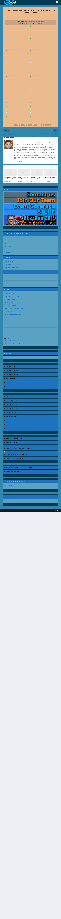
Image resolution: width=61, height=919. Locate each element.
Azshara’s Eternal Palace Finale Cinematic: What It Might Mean (36, 178)
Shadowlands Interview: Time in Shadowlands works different (23, 178)
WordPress (22, 510)
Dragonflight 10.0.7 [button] (12, 420)
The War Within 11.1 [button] (12, 378)
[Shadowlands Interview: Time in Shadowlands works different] (24, 172)
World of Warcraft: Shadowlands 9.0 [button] (18, 454)
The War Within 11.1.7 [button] (12, 374)
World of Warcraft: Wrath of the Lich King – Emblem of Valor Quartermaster (10, 178)
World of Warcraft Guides (41, 15)
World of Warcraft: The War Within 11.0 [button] (18, 387)
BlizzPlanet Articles (30, 15)
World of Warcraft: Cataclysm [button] (16, 481)
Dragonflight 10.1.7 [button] (12, 408)
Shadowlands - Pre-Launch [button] (14, 458)
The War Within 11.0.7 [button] (12, 382)
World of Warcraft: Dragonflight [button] (17, 429)
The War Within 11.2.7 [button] (12, 366)
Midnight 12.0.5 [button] (10, 272)
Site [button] (7, 189)
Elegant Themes (11, 510)
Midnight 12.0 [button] (10, 289)
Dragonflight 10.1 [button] (12, 416)
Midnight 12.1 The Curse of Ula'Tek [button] (17, 233)
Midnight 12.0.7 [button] (10, 257)
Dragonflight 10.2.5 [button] (12, 400)
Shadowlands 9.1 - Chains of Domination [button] (18, 448)
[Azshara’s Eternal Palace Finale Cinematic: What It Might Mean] (37, 172)
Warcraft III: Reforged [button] (13, 496)
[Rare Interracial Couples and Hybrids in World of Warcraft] (50, 172)
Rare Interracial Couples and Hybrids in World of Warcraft (49, 178)
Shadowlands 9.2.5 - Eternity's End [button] (17, 438)
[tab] (30, 189)
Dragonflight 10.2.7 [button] (12, 396)
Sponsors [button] (9, 353)
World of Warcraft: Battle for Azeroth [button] (19, 467)
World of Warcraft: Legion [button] (14, 471)
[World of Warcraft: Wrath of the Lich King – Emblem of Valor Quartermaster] (10, 172)
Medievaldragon (15, 15)
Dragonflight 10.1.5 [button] (12, 412)
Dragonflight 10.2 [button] (12, 404)
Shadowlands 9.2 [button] (11, 442)
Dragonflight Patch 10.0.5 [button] (14, 425)
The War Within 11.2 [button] (12, 370)
